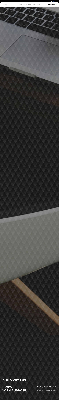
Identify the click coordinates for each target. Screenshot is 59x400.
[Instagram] (48, 4)
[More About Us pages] (26, 4)
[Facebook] (49, 4)
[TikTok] (54, 4)
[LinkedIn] (51, 4)
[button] (46, 4)
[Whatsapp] (56, 4)
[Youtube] (53, 4)
